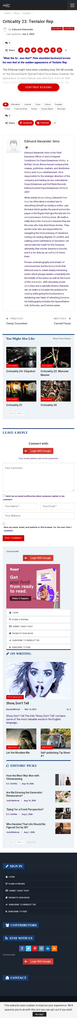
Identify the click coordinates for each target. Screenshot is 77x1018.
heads (67, 278)
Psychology (15, 697)
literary (27, 172)
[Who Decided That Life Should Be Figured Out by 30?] (63, 828)
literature (64, 297)
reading (28, 293)
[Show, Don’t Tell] (38, 680)
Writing (12, 747)
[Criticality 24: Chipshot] (21, 357)
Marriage (61, 109)
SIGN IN (15, 866)
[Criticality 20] (56, 391)
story (27, 286)
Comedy (27, 104)
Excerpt (57, 29)
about (41, 197)
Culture (48, 104)
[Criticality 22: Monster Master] (56, 357)
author (51, 252)
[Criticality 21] (21, 391)
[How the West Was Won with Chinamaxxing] (63, 779)
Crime (37, 104)
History (34, 109)
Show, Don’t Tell (17, 703)
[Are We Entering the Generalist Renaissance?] (63, 796)
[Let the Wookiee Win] (21, 739)
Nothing (46, 217)
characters (46, 221)
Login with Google (41, 451)
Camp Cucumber (17, 323)
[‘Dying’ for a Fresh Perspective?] (63, 813)
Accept (39, 1014)
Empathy (58, 104)
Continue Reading (38, 87)
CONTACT (17, 978)
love (26, 201)
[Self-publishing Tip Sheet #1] (56, 739)
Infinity (62, 160)
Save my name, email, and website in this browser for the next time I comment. (37, 529)
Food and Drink (21, 109)
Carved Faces (62, 323)
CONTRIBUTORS (23, 925)
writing (47, 197)
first (65, 197)
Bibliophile (15, 104)
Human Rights (47, 109)
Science (68, 29)
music (39, 172)
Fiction (7, 109)
